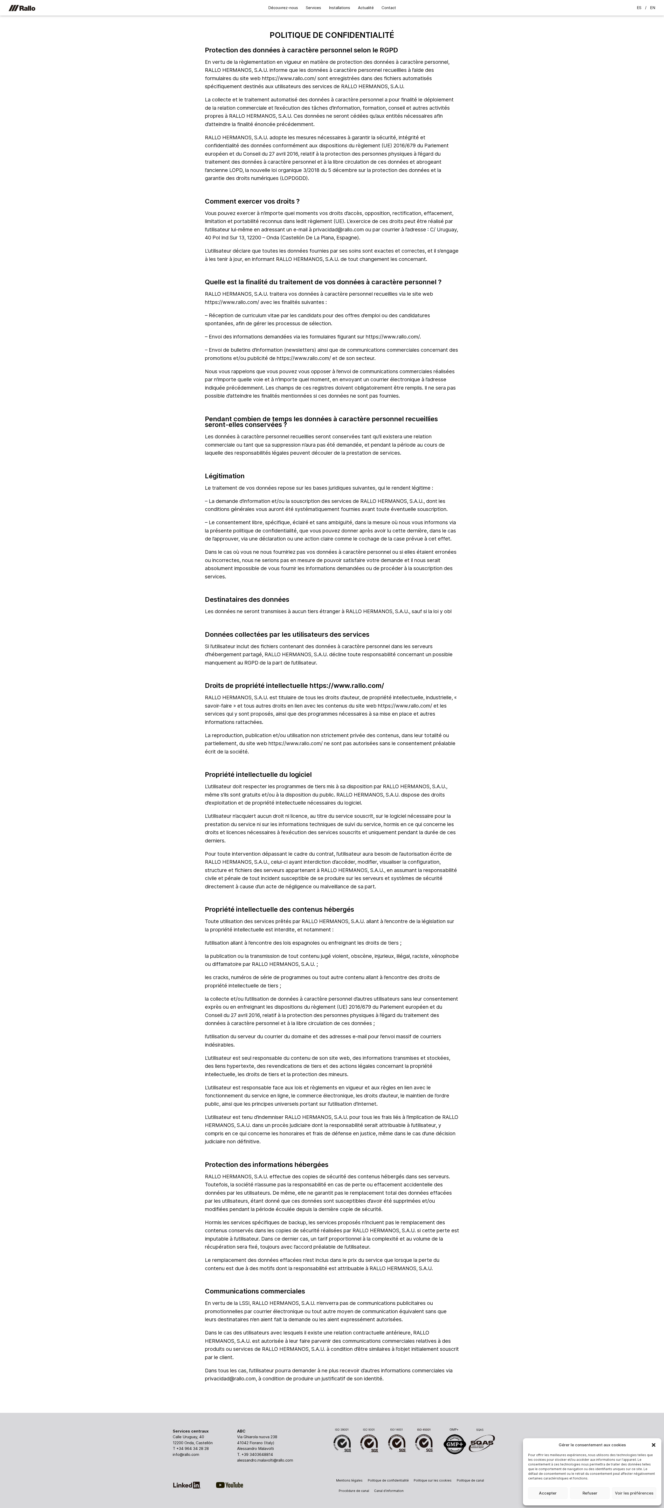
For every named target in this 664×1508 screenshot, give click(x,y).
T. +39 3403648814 (255, 1454)
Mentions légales (349, 1480)
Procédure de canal (354, 1491)
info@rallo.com (186, 1454)
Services (313, 7)
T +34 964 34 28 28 (191, 1448)
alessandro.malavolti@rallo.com (265, 1460)
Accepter (548, 1493)
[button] (653, 1445)
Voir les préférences (634, 1493)
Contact (389, 7)
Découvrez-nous (283, 7)
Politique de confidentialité (388, 1480)
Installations (339, 7)
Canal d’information (389, 1491)
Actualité (366, 7)
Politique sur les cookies (433, 1480)
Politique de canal (470, 1480)
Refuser (590, 1493)
